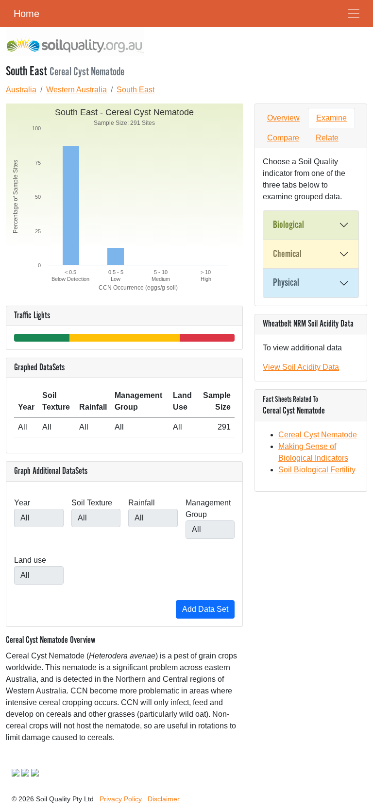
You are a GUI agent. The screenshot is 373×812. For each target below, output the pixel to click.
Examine (331, 118)
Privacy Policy (121, 799)
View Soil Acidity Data (301, 367)
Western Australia (76, 90)
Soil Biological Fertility (317, 470)
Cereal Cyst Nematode (317, 435)
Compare (283, 138)
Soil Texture (91, 503)
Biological (288, 225)
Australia (21, 90)
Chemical (287, 254)
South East (135, 90)
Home (26, 13)
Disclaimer (164, 799)
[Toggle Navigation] (353, 13)
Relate (327, 138)
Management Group (208, 508)
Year (22, 503)
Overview (283, 118)
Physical (286, 282)
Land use (30, 560)
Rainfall (141, 503)
